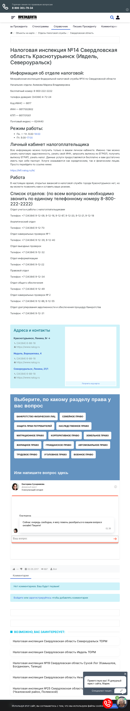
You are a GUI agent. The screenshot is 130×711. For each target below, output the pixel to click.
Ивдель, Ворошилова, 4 (28, 353)
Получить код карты (91, 383)
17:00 (30, 137)
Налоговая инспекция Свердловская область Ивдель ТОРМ (54, 652)
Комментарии (21, 575)
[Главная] (11, 33)
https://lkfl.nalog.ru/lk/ (22, 170)
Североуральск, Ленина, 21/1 (31, 368)
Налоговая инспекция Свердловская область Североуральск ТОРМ (60, 641)
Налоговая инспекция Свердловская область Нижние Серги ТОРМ (59, 677)
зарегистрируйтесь (40, 597)
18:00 (37, 133)
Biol (55, 569)
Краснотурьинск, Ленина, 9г (31, 338)
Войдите (18, 597)
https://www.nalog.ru (28, 346)
